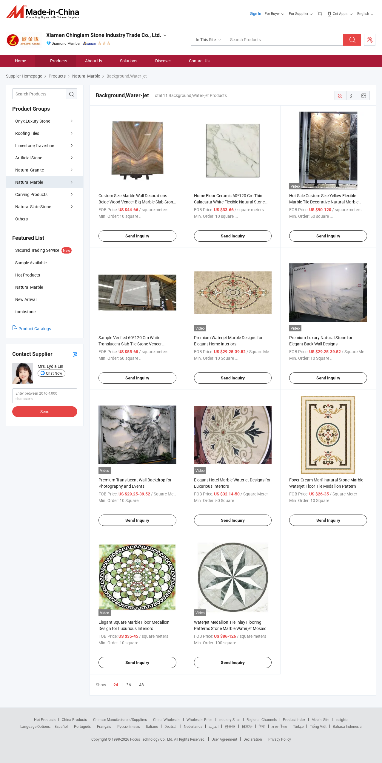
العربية (213, 726)
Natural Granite (29, 170)
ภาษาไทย (279, 726)
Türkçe (298, 726)
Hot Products (45, 719)
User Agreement (224, 739)
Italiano (152, 726)
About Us (93, 61)
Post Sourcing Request (369, 40)
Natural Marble (29, 182)
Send (45, 411)
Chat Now (54, 373)
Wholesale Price (199, 719)
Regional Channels (262, 719)
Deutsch (171, 726)
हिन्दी (262, 726)
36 (128, 685)
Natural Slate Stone (33, 206)
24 (115, 684)
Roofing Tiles (27, 133)
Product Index (294, 719)
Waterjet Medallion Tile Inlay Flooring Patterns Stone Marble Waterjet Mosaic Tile (230, 628)
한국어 (230, 726)
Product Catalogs (35, 328)
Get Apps (340, 13)
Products (58, 61)
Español (61, 726)
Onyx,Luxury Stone (32, 121)
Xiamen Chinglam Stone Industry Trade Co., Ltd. (103, 35)
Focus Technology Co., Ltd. (152, 739)
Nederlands (193, 726)
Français (104, 726)
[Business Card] (75, 354)
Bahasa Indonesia (347, 726)
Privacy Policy (279, 739)
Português (82, 726)
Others (21, 219)
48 (141, 685)
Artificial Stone (28, 157)
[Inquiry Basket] (320, 13)
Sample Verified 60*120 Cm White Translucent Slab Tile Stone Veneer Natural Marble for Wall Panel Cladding (134, 344)
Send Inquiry (137, 236)
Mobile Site (320, 719)
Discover (163, 61)
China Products (74, 719)
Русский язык (128, 726)
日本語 (247, 726)
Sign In (255, 13)
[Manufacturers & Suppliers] (44, 12)
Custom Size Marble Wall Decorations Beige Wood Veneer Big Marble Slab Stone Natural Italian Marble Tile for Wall (136, 202)
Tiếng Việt (318, 726)
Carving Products (31, 194)
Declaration (253, 739)
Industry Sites (229, 719)
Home (20, 61)
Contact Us (199, 61)
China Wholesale (166, 719)
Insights (341, 719)
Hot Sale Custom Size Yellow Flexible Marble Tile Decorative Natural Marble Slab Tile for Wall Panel (323, 202)
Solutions (128, 61)
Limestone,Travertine (34, 145)
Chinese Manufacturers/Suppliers (120, 719)
